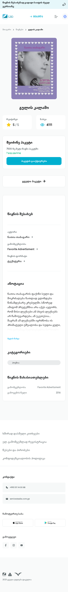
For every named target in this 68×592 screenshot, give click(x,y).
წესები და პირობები (16, 450)
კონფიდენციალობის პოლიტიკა (24, 458)
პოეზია (15, 362)
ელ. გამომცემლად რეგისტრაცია (25, 442)
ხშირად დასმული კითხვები (21, 433)
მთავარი (7, 29)
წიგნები (19, 29)
